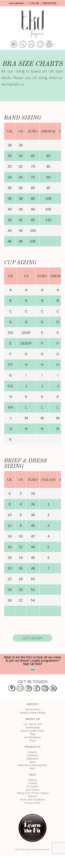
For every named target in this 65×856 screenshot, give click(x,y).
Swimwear (32, 755)
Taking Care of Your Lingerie (32, 793)
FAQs (32, 740)
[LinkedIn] (53, 690)
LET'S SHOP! (33, 638)
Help (32, 774)
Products (32, 746)
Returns (32, 796)
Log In (34, 3)
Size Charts (32, 789)
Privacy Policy (32, 802)
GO (33, 669)
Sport (32, 761)
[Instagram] (45, 690)
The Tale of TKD (32, 724)
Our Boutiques (32, 737)
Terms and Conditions (32, 799)
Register (49, 3)
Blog (32, 734)
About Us (32, 719)
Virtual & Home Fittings (33, 712)
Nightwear (32, 758)
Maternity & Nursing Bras (32, 765)
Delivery (32, 780)
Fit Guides (32, 786)
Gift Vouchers (32, 709)
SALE (32, 768)
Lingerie (32, 752)
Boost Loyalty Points (32, 730)
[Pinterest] (28, 690)
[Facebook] (36, 690)
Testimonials (32, 727)
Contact (32, 783)
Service (32, 704)
